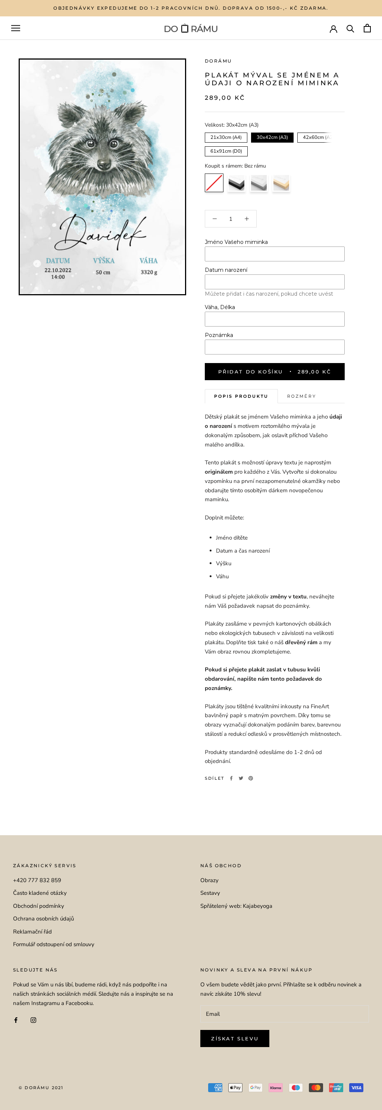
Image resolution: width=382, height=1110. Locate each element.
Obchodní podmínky (38, 906)
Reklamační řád (32, 931)
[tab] (241, 396)
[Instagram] (33, 1019)
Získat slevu (235, 1038)
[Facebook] (231, 778)
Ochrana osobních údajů (43, 918)
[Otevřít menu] (15, 28)
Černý (236, 183)
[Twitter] (241, 778)
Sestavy (210, 893)
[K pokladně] (367, 28)
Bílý (259, 183)
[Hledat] (350, 28)
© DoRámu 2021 (41, 1087)
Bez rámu (214, 183)
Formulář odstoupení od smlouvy (53, 944)
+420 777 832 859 (37, 880)
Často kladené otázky (40, 893)
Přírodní (281, 183)
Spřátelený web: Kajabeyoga (236, 906)
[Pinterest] (250, 778)
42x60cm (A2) (319, 137)
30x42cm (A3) (272, 137)
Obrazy (209, 880)
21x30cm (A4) (226, 137)
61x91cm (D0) (226, 150)
